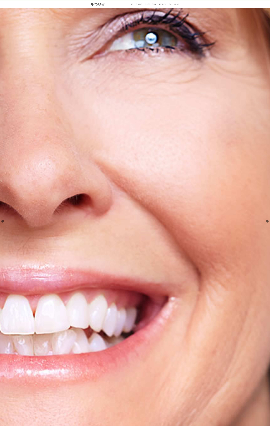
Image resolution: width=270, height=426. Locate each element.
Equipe (154, 4)
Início (131, 4)
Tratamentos (162, 4)
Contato (176, 4)
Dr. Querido (139, 4)
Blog (170, 4)
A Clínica (147, 4)
